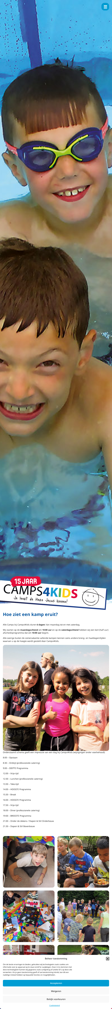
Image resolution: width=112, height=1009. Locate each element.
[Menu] (105, 6)
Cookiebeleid (54, 1005)
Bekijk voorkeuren (56, 999)
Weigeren (56, 991)
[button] (107, 958)
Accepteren (56, 983)
